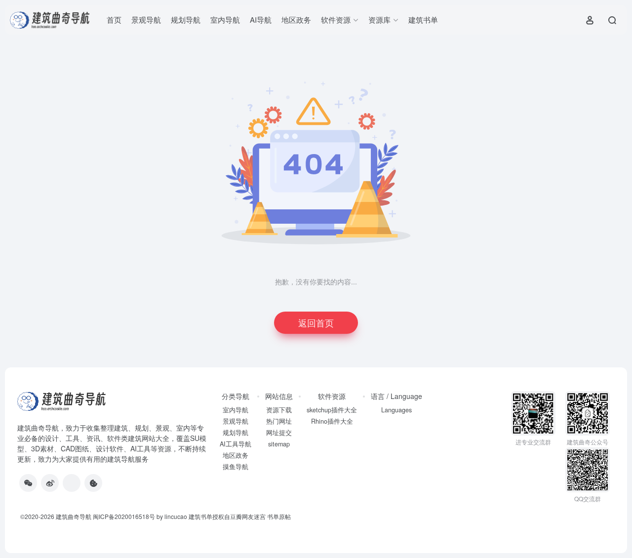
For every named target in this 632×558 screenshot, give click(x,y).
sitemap (279, 443)
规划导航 (185, 19)
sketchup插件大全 (332, 409)
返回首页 (316, 322)
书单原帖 (279, 516)
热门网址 (279, 421)
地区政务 (296, 19)
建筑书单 (423, 19)
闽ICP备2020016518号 (124, 516)
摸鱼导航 (235, 466)
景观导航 (146, 19)
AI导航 (261, 19)
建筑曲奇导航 (38, 428)
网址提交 (279, 432)
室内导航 (225, 19)
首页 (114, 19)
